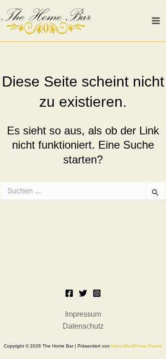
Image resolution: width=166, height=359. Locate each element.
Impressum (83, 314)
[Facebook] (69, 293)
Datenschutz (83, 326)
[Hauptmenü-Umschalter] (156, 21)
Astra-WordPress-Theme (136, 345)
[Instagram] (97, 293)
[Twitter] (83, 293)
